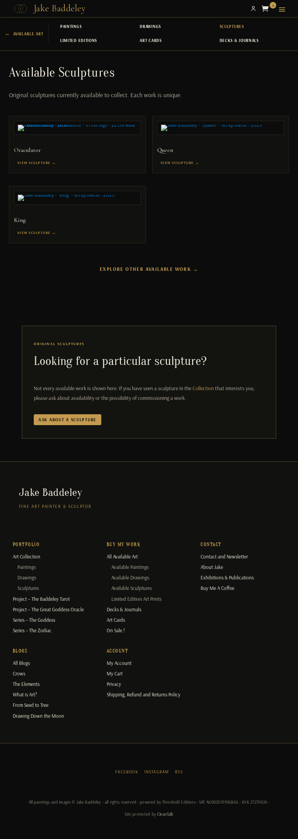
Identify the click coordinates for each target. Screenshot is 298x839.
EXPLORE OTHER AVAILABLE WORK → (149, 269)
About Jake (212, 567)
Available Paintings (130, 567)
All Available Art (122, 556)
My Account (119, 663)
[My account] (253, 8)
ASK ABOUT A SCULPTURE (67, 419)
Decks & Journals (239, 40)
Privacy (114, 684)
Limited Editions (78, 40)
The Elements (26, 684)
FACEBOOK (126, 771)
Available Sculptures (131, 588)
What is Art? (25, 694)
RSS (179, 771)
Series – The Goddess (34, 620)
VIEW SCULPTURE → (36, 162)
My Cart (115, 673)
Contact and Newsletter (224, 556)
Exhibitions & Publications (227, 577)
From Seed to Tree (31, 705)
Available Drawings (130, 577)
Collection (203, 388)
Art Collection (26, 556)
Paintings (70, 26)
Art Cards (150, 40)
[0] (267, 8)
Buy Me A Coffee (217, 588)
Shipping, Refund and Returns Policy (143, 694)
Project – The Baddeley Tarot (41, 599)
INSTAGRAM (156, 771)
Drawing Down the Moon (38, 716)
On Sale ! (116, 630)
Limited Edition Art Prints (136, 599)
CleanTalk (165, 814)
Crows (19, 673)
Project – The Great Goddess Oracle (48, 609)
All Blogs (21, 663)
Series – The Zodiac (32, 630)
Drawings (150, 26)
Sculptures (232, 26)
